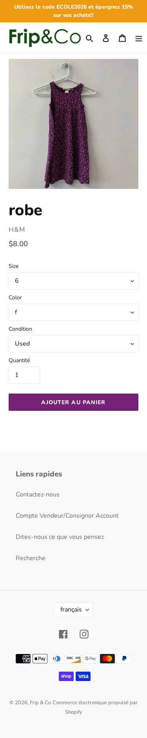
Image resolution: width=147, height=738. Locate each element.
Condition (20, 329)
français (71, 609)
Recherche (30, 558)
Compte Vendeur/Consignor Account (67, 515)
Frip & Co (40, 702)
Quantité (19, 360)
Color (15, 297)
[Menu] (139, 37)
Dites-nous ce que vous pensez (60, 537)
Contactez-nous (38, 494)
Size (13, 266)
